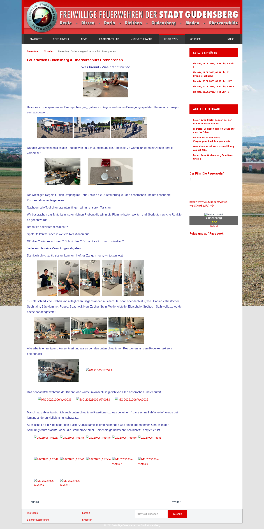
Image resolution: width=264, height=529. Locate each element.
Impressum (32, 513)
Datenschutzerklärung (38, 520)
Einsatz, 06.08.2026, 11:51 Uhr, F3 (211, 91)
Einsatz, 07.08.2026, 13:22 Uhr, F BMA (213, 86)
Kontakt (86, 513)
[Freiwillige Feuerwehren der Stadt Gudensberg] (132, 17)
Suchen (177, 513)
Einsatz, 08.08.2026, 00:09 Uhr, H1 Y (212, 81)
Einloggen (87, 520)
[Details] (214, 226)
